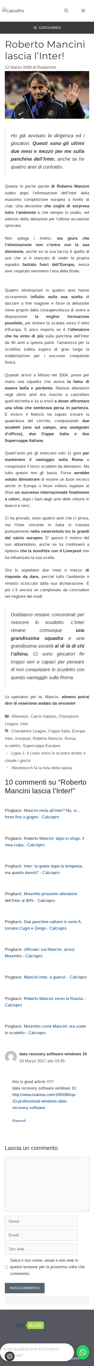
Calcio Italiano (43, 716)
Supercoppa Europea (41, 745)
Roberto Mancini (47, 738)
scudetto (12, 745)
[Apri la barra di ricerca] (66, 11)
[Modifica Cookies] (9, 1356)
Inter (24, 724)
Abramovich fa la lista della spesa (41, 768)
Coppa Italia (59, 731)
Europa (78, 731)
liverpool (22, 738)
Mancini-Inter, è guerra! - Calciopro (55, 977)
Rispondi (19, 1121)
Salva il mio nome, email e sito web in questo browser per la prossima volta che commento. (47, 1267)
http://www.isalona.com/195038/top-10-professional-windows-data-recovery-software (44, 1101)
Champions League (28, 731)
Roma (70, 738)
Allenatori (19, 716)
